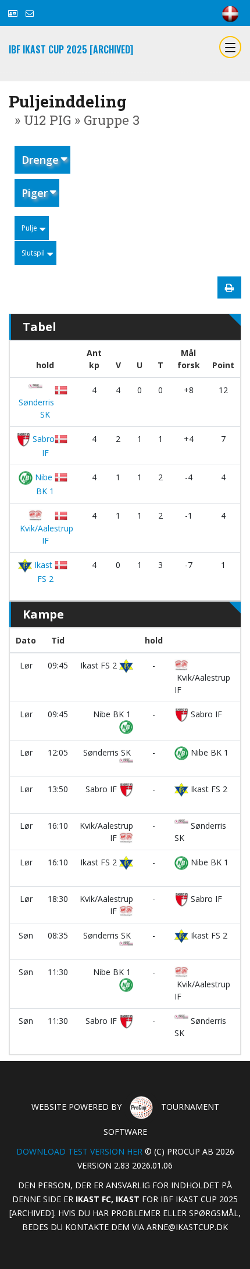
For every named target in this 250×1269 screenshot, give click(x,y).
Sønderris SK (35, 408)
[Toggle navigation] (230, 47)
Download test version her (79, 1151)
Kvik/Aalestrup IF (45, 534)
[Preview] (229, 287)
